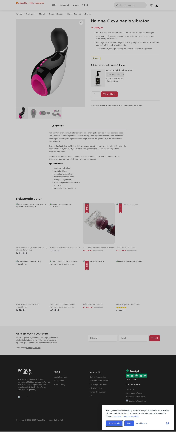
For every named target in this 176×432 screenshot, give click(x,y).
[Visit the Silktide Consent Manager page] (167, 423)
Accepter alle (114, 423)
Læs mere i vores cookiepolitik (126, 416)
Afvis (129, 423)
